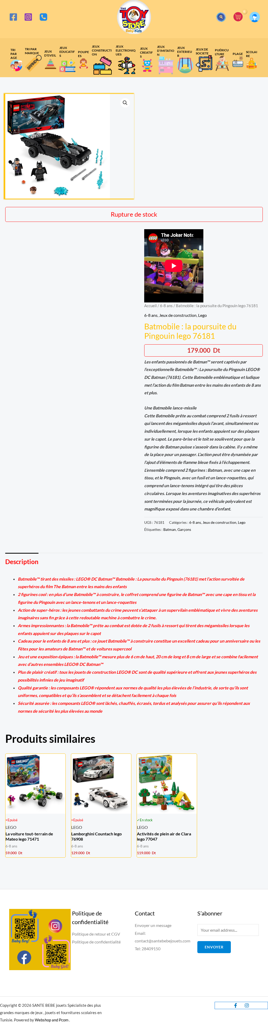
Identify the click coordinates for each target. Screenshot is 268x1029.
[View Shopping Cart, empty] (238, 17)
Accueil (150, 305)
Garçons (184, 529)
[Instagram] (28, 17)
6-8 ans (166, 305)
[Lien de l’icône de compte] (254, 17)
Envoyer (214, 947)
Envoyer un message (153, 925)
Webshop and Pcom (51, 1019)
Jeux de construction (178, 315)
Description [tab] (21, 561)
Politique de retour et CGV (96, 933)
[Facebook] (13, 17)
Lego (202, 315)
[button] (221, 17)
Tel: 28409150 (147, 948)
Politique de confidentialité (96, 941)
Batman (169, 529)
